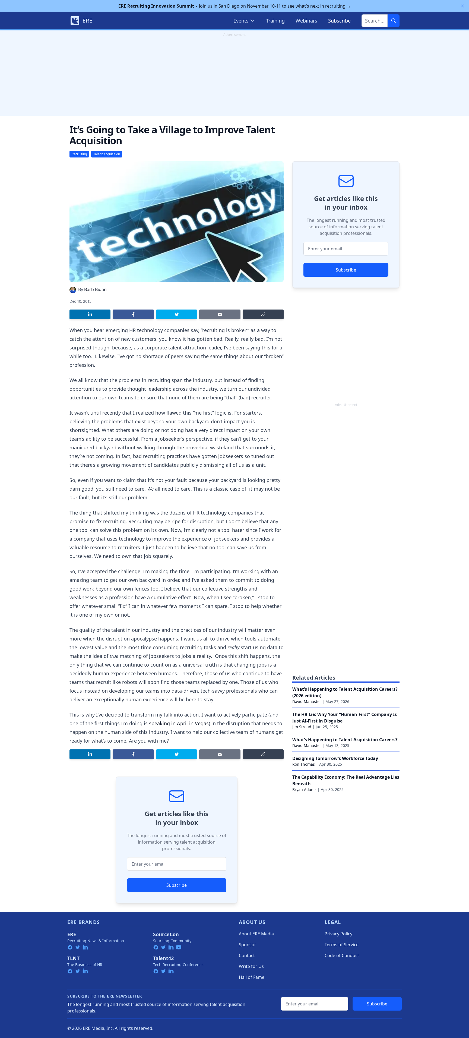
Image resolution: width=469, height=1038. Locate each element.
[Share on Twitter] (176, 314)
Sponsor (247, 945)
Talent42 (163, 958)
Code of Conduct (342, 955)
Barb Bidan (95, 289)
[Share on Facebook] (133, 314)
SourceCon (166, 934)
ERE (71, 934)
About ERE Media (256, 934)
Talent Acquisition (106, 154)
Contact (247, 955)
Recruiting (79, 154)
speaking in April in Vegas (179, 723)
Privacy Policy (338, 934)
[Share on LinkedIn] (89, 314)
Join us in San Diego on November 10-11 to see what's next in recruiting (234, 6)
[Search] (394, 20)
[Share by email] (219, 314)
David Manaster (306, 701)
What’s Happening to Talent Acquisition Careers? (345, 740)
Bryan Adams (304, 789)
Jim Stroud (301, 726)
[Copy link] (263, 314)
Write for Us (251, 966)
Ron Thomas (303, 764)
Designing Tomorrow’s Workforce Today (335, 758)
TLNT (73, 958)
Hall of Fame (251, 977)
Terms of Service (342, 945)
